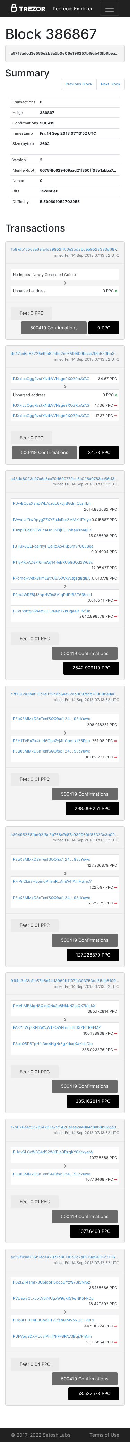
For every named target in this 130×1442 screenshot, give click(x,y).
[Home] (28, 8)
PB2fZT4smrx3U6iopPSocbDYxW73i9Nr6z (51, 1282)
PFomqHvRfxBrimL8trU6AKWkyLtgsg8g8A (51, 578)
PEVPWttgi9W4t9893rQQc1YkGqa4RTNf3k (51, 610)
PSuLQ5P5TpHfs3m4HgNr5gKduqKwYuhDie (53, 1043)
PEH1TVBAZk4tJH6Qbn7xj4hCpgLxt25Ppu (51, 740)
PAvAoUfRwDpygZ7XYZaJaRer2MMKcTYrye (52, 519)
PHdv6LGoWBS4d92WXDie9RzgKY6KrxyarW (53, 1151)
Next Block (110, 84)
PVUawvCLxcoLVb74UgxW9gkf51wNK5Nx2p (53, 1298)
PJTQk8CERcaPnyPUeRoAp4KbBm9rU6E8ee (53, 546)
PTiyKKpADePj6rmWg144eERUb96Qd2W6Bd (53, 562)
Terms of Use (104, 1435)
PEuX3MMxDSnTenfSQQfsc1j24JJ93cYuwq (51, 718)
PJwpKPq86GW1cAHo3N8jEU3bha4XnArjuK (52, 530)
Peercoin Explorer (73, 8)
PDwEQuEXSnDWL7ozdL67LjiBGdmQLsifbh (52, 503)
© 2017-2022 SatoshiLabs (40, 1435)
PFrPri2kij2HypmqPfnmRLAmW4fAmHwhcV (52, 881)
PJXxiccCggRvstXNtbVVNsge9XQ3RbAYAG (51, 378)
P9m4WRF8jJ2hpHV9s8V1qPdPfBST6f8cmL (53, 594)
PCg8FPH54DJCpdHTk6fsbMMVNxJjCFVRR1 (53, 1320)
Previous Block (79, 84)
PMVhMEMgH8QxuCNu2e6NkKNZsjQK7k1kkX (54, 1005)
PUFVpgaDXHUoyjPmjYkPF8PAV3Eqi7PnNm (52, 1336)
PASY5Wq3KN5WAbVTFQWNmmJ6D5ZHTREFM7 (57, 1027)
